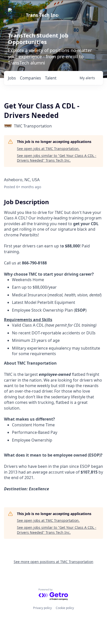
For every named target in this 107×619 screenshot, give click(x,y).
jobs (12, 78)
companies (30, 78)
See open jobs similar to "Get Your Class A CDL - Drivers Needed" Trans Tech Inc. (56, 158)
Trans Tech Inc (42, 15)
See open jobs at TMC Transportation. (48, 148)
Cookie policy (65, 608)
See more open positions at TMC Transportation (53, 561)
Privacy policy (42, 608)
